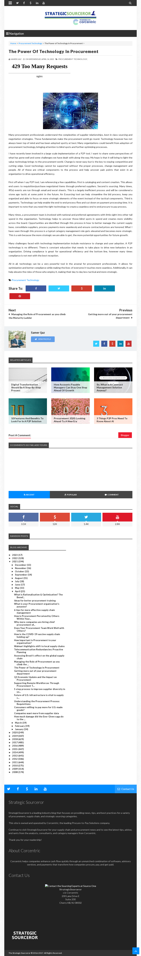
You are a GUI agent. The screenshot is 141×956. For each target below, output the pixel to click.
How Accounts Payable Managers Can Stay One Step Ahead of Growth (70, 387)
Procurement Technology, (72, 59)
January (19, 729)
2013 (15, 755)
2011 (15, 762)
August (19, 578)
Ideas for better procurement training (35, 600)
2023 (15, 555)
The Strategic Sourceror (19, 953)
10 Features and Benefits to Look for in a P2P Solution (27, 420)
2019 (15, 736)
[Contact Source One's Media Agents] (70, 885)
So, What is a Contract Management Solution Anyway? (110, 387)
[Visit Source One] (81, 288)
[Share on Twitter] (58, 288)
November (21, 568)
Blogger (125, 435)
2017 (15, 742)
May (17, 587)
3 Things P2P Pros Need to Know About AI (112, 420)
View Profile (44, 339)
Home (13, 43)
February (20, 726)
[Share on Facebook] (36, 288)
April (18, 591)
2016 (15, 745)
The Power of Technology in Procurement (54, 51)
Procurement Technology (30, 43)
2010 (15, 765)
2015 (15, 749)
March (18, 722)
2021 (15, 561)
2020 (15, 732)
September (21, 574)
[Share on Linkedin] (104, 288)
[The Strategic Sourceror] (70, 17)
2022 (15, 558)
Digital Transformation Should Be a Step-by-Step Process (26, 387)
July (17, 581)
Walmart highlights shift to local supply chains (39, 646)
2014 (15, 752)
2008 (15, 772)
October (20, 571)
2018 (15, 739)
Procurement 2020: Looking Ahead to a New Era (69, 420)
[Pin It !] (19, 296)
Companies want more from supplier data (36, 713)
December (21, 565)
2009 (15, 768)
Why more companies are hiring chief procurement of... (34, 623)
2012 (15, 759)
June (18, 584)
